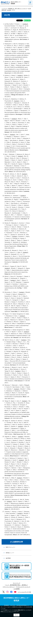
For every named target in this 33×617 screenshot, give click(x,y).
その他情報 (17, 589)
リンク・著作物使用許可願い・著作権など (16, 585)
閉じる (16, 614)
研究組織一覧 (11, 8)
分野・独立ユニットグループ (21, 8)
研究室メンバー (10, 552)
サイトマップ (16, 583)
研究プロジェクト (10, 547)
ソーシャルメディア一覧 (24, 592)
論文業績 (9, 10)
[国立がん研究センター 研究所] (11, 3)
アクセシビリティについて (23, 587)
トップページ (4, 8)
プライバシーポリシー (9, 587)
